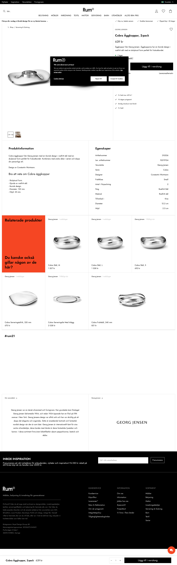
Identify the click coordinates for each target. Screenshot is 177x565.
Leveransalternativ (166, 73)
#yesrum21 (121, 505)
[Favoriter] (163, 11)
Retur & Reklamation (96, 505)
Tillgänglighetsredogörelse (99, 517)
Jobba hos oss (122, 501)
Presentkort (121, 509)
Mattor (148, 501)
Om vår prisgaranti (96, 509)
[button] (168, 2)
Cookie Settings (59, 79)
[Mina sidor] (156, 11)
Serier (148, 520)
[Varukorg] (170, 11)
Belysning (149, 497)
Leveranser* (93, 501)
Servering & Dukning (154, 509)
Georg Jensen (162, 165)
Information (121, 497)
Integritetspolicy (94, 513)
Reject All (98, 79)
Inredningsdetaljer (153, 505)
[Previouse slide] (13, 82)
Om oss (120, 493)
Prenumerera (157, 460)
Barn (147, 513)
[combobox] (167, 2)
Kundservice (93, 493)
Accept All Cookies (117, 79)
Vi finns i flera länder (125, 513)
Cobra (165, 169)
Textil (147, 517)
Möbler (148, 493)
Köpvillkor (92, 497)
